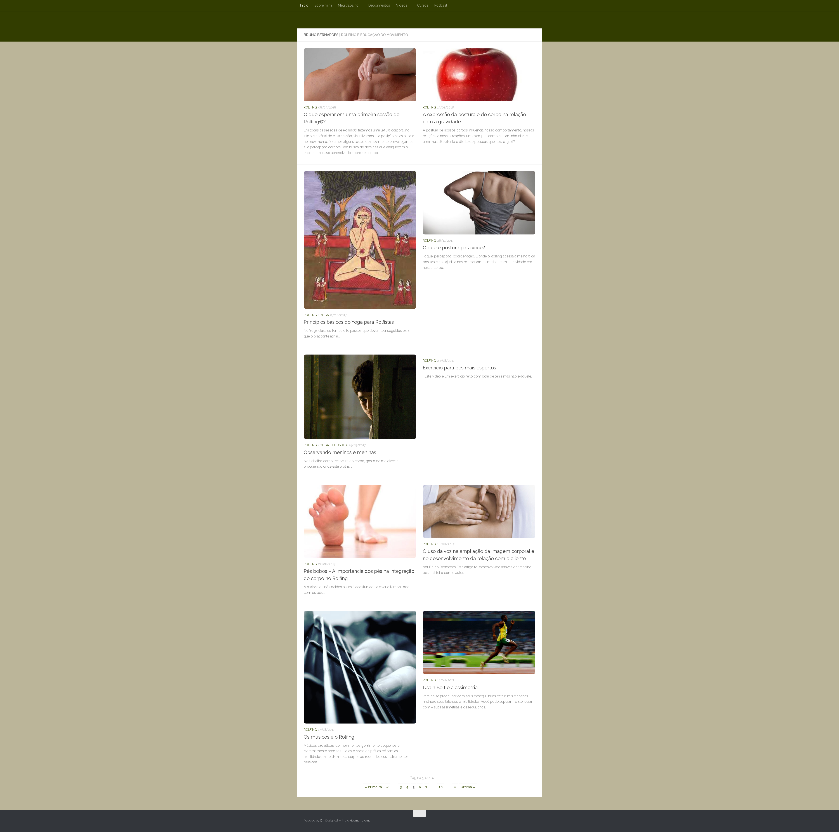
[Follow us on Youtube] (532, 822)
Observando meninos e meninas (340, 452)
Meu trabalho (348, 5)
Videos (401, 5)
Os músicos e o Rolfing (329, 737)
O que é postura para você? (454, 247)
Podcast (440, 5)
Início (304, 5)
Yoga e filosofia (333, 445)
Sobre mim (323, 5)
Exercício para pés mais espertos (459, 368)
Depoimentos (379, 5)
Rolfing (310, 107)
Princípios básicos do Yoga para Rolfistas (349, 322)
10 (441, 787)
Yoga (324, 315)
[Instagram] (524, 822)
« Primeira (373, 787)
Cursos (422, 5)
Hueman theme (360, 820)
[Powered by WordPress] (321, 820)
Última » (468, 787)
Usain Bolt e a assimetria (450, 687)
